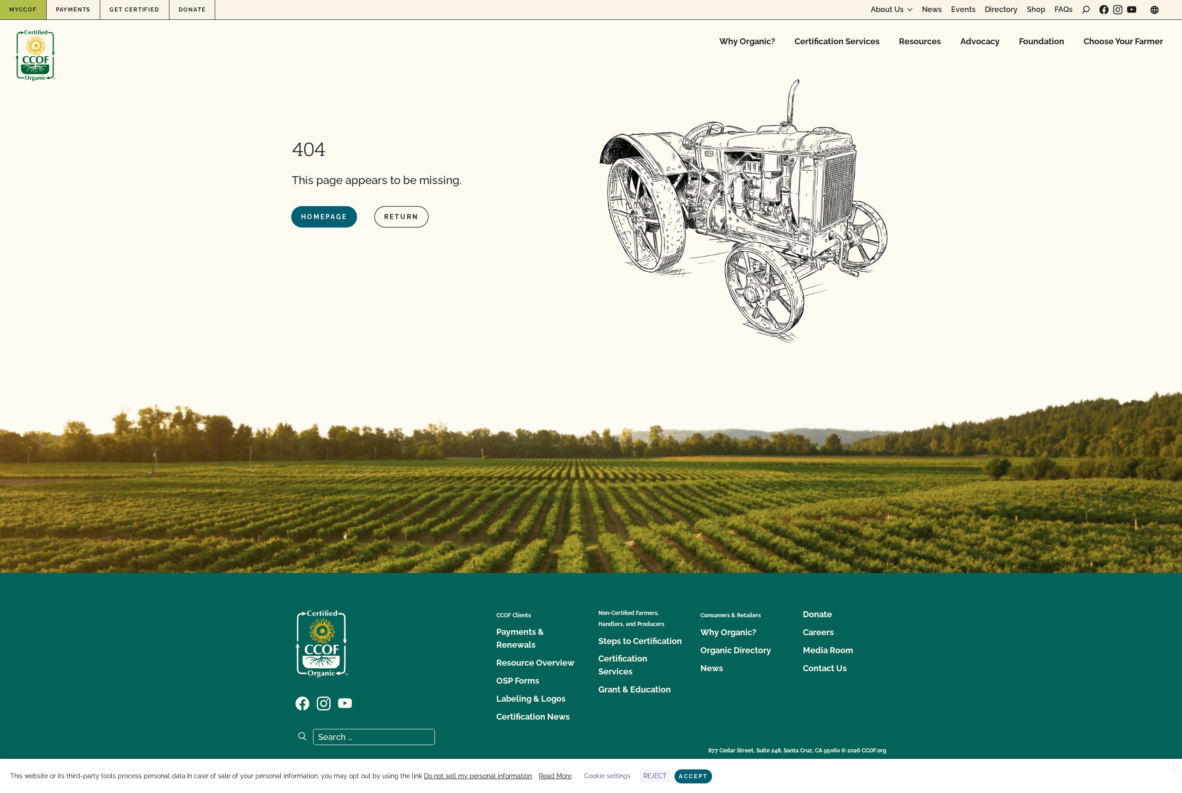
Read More (555, 776)
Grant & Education (634, 689)
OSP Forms (517, 681)
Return (401, 217)
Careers (818, 632)
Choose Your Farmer (1123, 41)
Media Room (828, 650)
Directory (1001, 10)
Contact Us (825, 668)
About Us (887, 10)
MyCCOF (23, 9)
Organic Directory (735, 650)
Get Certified (134, 9)
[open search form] (1086, 10)
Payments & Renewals (520, 638)
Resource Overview (535, 663)
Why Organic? (747, 41)
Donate (192, 9)
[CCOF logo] (35, 46)
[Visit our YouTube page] (1131, 9)
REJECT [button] (655, 776)
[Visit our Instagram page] (1117, 9)
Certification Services (837, 41)
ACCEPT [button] (693, 776)
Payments (73, 9)
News (932, 10)
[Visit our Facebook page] (1104, 9)
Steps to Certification (640, 641)
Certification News (533, 716)
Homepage (324, 217)
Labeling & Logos (531, 699)
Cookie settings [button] (607, 776)
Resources (920, 41)
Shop (1036, 10)
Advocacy (980, 41)
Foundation (1041, 41)
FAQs (1064, 10)
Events (963, 10)
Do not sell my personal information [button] (478, 776)
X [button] (1174, 767)
